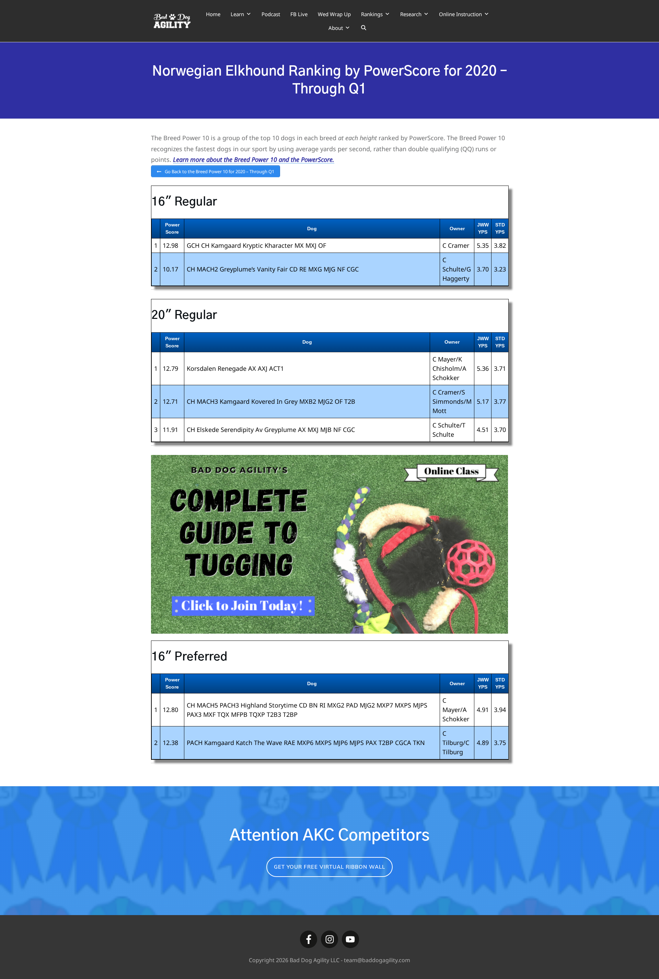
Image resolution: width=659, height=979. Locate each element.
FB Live (299, 14)
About (335, 27)
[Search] (364, 28)
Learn (237, 14)
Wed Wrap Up (334, 14)
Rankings (372, 14)
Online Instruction (460, 14)
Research (410, 14)
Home (213, 14)
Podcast (271, 14)
